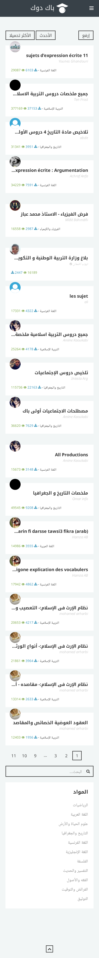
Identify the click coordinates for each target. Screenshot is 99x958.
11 (13, 755)
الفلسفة (82, 861)
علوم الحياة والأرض (73, 823)
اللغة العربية (79, 814)
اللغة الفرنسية (78, 842)
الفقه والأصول (77, 879)
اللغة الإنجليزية (77, 851)
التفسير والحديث (75, 870)
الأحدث (46, 35)
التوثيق (83, 898)
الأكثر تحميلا (20, 35)
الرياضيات (80, 804)
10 (24, 755)
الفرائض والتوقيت (75, 889)
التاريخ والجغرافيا (75, 832)
